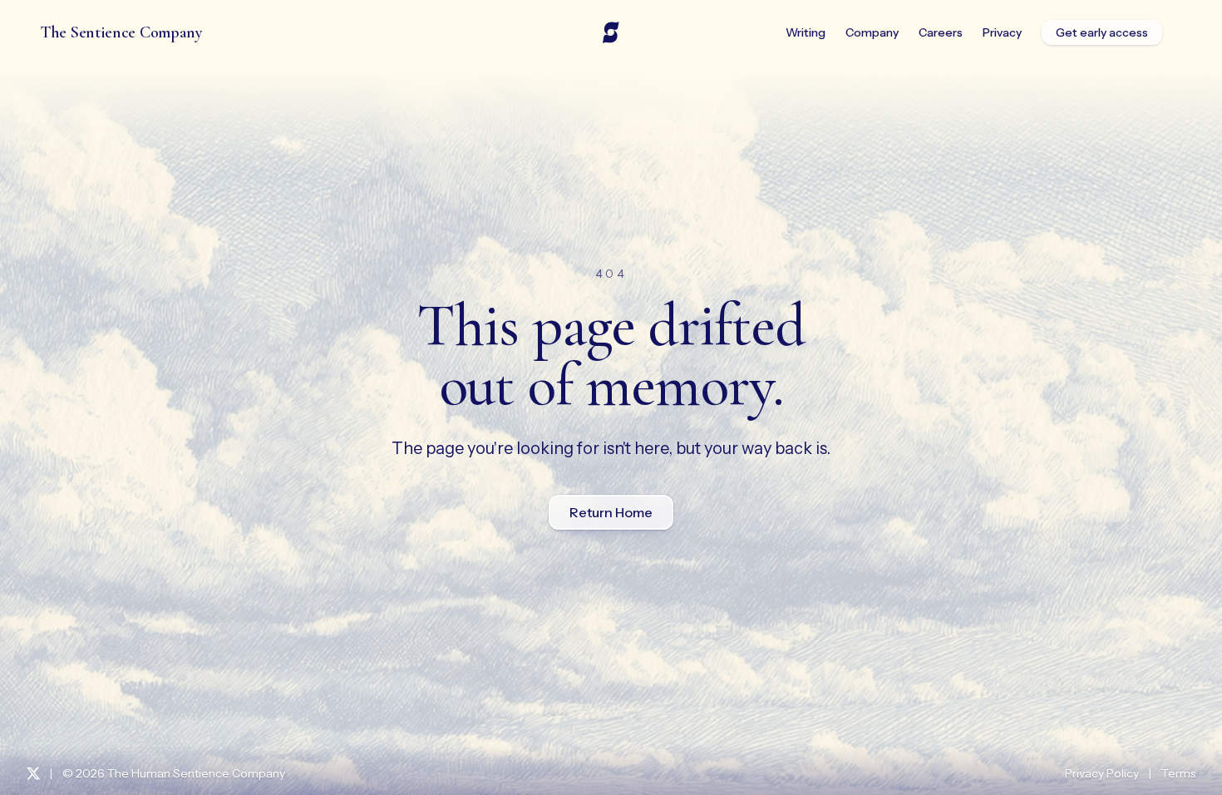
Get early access (1102, 32)
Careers (941, 32)
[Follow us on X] (33, 773)
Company (872, 32)
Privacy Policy (1102, 773)
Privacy (1002, 32)
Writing (805, 32)
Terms (1178, 773)
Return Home (611, 512)
